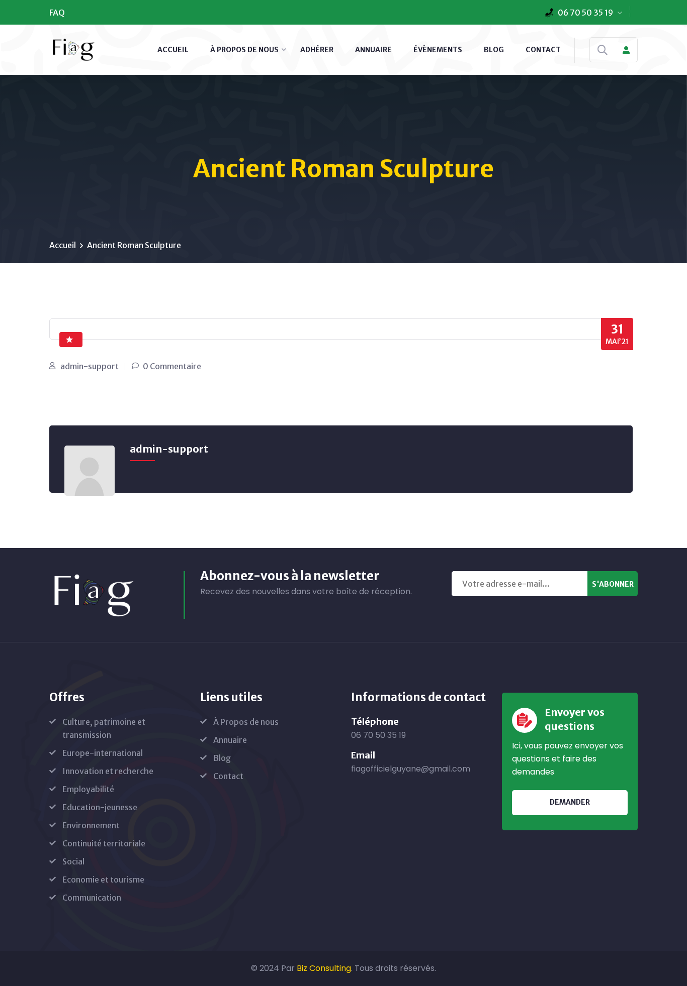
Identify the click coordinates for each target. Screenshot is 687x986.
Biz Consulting (324, 968)
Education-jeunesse (99, 807)
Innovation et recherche (107, 771)
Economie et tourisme (103, 879)
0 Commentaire (172, 366)
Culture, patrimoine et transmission (103, 728)
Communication (91, 898)
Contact (543, 49)
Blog (494, 49)
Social (73, 861)
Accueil (173, 49)
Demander (570, 802)
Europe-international (102, 753)
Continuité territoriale (103, 843)
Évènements (437, 49)
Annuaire (373, 49)
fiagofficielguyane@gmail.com (410, 769)
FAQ (57, 13)
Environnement (91, 825)
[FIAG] (72, 49)
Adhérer (316, 49)
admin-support (89, 366)
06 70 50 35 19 (585, 13)
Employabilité (88, 789)
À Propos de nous (244, 49)
